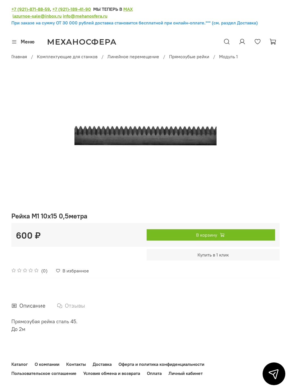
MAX (128, 9)
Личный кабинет (186, 373)
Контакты (76, 364)
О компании (47, 364)
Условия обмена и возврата (111, 373)
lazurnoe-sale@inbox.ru (37, 16)
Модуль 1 (228, 56)
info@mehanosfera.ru (85, 16)
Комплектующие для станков (67, 56)
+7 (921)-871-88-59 (30, 9)
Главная (19, 56)
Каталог (19, 364)
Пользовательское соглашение (43, 373)
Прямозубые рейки (189, 56)
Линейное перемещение (133, 56)
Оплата (154, 373)
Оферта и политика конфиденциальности (161, 364)
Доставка (102, 364)
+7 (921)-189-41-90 (71, 9)
